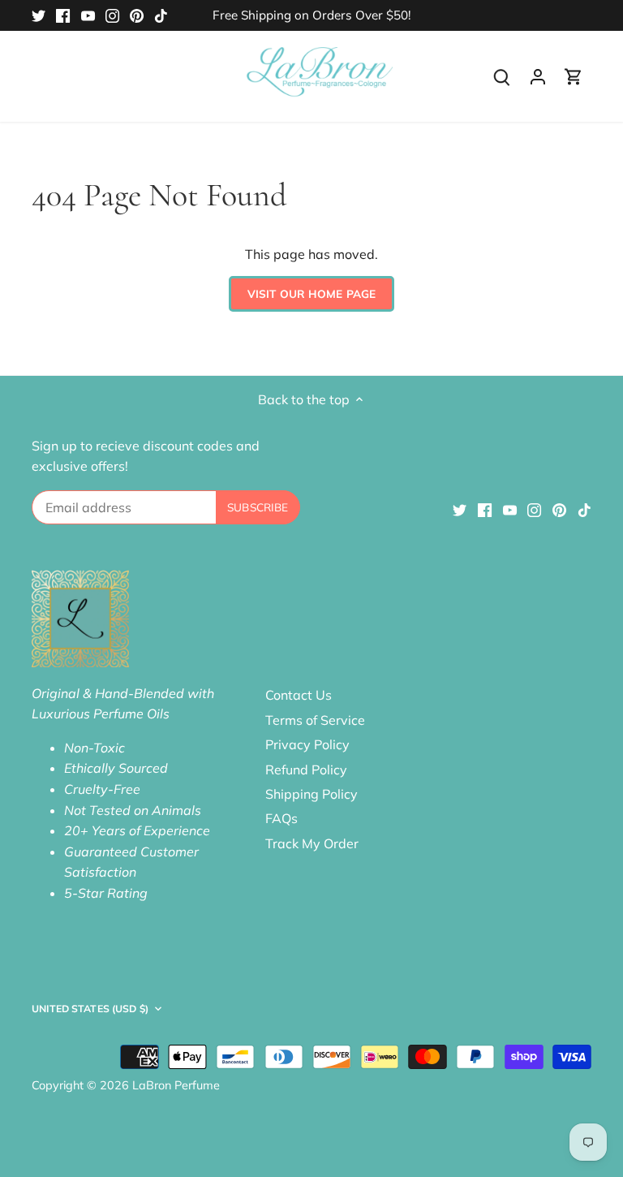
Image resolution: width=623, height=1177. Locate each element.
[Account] (538, 76)
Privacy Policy (307, 744)
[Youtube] (88, 15)
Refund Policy (306, 769)
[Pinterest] (137, 15)
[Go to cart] (573, 76)
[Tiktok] (161, 15)
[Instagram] (112, 15)
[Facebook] (63, 15)
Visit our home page (311, 293)
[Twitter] (38, 15)
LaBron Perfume (176, 1085)
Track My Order (312, 843)
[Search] (502, 76)
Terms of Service (315, 720)
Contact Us (298, 695)
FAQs (281, 818)
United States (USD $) (90, 1008)
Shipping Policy (311, 794)
